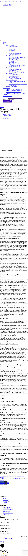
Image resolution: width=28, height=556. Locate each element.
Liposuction (12, 47)
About (4, 42)
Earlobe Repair (12, 70)
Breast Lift (11, 61)
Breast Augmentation (14, 58)
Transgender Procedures (11, 80)
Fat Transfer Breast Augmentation (17, 65)
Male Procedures (10, 73)
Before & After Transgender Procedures (15, 93)
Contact (5, 94)
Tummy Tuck (12, 49)
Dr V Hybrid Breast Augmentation (17, 57)
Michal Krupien (9, 533)
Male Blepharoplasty (14, 76)
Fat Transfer (12, 50)
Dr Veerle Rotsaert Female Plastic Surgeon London (12, 1)
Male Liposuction (13, 77)
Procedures (5, 43)
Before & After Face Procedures (13, 92)
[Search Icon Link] (3, 97)
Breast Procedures (10, 55)
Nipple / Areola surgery (14, 66)
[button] (2, 107)
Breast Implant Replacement (15, 59)
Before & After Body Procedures (14, 89)
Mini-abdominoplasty (14, 54)
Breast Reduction (13, 62)
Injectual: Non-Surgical (11, 86)
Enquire (2, 541)
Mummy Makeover (13, 46)
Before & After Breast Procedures (14, 90)
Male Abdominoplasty (14, 74)
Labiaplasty (11, 51)
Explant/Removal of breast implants (17, 64)
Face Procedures (10, 68)
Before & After (6, 88)
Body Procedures (10, 45)
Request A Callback (7, 96)
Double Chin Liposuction (15, 53)
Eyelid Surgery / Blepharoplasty (16, 72)
